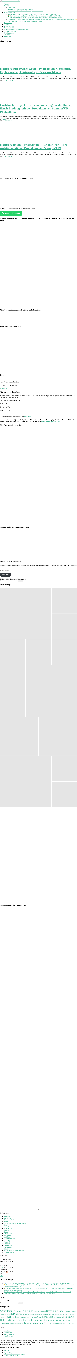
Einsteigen (31, 1314)
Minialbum (7, 1237)
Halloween (71, 1314)
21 (8, 1269)
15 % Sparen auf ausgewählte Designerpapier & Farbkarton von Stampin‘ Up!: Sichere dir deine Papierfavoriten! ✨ (42, 19)
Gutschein (67, 1314)
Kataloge (6, 24)
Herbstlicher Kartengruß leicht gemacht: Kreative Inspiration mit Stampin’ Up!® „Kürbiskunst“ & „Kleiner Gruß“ (37, 1292)
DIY (13, 1313)
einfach (20, 1313)
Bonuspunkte (8, 23)
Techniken (7, 1243)
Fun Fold (40, 1314)
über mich (7, 35)
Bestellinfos (27, 416)
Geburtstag (45, 1314)
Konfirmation (8, 1233)
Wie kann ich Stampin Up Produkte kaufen (20, 9)
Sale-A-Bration (58, 1317)
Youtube (70, 1323)
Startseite (6, 4)
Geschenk (51, 1314)
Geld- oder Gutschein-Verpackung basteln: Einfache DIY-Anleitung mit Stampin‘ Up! (29, 1293)
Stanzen (69, 1320)
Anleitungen (7, 36)
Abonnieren (5, 574)
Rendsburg (47, 1316)
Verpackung (38, 1323)
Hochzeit (6, 1230)
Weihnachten (55, 1323)
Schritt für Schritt (18, 1320)
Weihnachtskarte (62, 1323)
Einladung (26, 1314)
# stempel (18, 1311)
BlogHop (6, 1221)
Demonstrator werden (5, 1314)
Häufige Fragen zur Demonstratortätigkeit (16, 29)
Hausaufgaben (8, 1228)
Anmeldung (3, 388)
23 (12, 1269)
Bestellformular (12, 7)
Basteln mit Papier (55, 1310)
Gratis (56, 1314)
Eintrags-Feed (8, 1332)
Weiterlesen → (8, 80)
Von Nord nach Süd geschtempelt (14, 1250)
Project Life (7, 1240)
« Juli (1, 1276)
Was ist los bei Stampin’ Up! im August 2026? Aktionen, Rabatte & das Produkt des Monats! (35, 17)
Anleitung (28, 1310)
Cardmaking (73, 1311)
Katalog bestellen (9, 26)
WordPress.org (8, 1336)
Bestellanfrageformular (48, 421)
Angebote (7, 1216)
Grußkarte (61, 1314)
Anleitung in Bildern (40, 1311)
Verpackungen (8, 1247)
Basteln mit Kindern (10, 1220)
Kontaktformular (9, 33)
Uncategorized (8, 1245)
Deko (5, 1225)
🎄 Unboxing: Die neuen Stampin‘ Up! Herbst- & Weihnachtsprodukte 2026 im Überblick (34, 16)
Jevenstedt (11, 1316)
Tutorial (28, 1322)
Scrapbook (7, 1242)
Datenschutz (7, 1352)
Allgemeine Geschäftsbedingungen (14, 1354)
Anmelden (7, 1331)
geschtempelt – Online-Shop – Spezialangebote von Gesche (25, 11)
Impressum (7, 1350)
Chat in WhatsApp (12, 213)
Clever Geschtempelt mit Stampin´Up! (15, 1223)
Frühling (36, 1314)
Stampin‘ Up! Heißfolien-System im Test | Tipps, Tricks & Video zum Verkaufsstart (32, 14)
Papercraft (33, 1317)
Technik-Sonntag (19, 1323)
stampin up (49, 1319)
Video (48, 1323)
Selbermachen (35, 1319)
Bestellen (68, 1311)
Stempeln (3, 1323)
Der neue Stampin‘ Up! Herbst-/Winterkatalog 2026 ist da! (25, 21)
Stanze (64, 1320)
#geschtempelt (7, 1310)
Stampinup (59, 1320)
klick (58, 421)
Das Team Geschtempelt (11, 31)
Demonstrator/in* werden (11, 28)
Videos (6, 1249)
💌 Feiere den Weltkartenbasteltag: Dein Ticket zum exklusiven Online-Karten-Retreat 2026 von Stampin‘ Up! (37, 1283)
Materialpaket (8, 1235)
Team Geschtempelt (11, 1323)
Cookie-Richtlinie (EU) (11, 1355)
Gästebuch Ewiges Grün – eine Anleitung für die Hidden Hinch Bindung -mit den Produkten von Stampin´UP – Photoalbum (36, 108)
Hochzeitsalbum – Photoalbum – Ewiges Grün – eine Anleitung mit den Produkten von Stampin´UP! (34, 146)
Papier (39, 1317)
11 (3, 1267)
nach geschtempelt (9, 1238)
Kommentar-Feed (9, 1334)
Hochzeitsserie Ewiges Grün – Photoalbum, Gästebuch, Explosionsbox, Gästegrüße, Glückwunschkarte (35, 70)
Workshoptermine (9, 1252)
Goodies (6, 1227)
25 (3, 1272)
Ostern (28, 1317)
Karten (6, 1232)
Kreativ (18, 1317)
